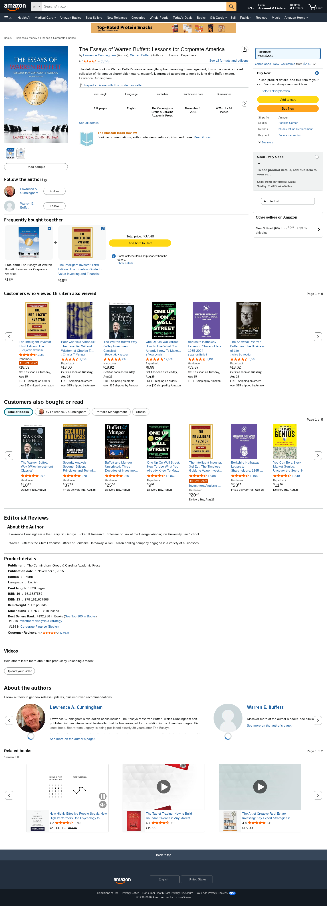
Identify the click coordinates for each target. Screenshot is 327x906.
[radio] (288, 53)
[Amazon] (15, 6)
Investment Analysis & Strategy (204, 484)
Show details (125, 263)
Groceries (138, 17)
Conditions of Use (108, 893)
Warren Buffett (140, 55)
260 (126, 476)
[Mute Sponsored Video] (103, 805)
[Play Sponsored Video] (163, 786)
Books (201, 17)
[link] (82, 242)
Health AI (24, 17)
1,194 (254, 476)
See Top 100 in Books (80, 616)
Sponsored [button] (10, 756)
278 (84, 476)
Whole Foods (159, 17)
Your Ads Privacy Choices (212, 893)
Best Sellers (94, 17)
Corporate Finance (64, 38)
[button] (8, 17)
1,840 (296, 476)
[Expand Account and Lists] (285, 8)
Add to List (271, 201)
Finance (45, 38)
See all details (89, 123)
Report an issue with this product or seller (113, 85)
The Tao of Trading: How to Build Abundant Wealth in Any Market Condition (169, 816)
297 (42, 476)
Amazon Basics (70, 17)
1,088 (212, 476)
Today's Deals (182, 17)
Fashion (245, 17)
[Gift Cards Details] (226, 17)
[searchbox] (134, 6)
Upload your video (19, 671)
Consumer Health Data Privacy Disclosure (167, 893)
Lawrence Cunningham (99, 55)
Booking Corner (288, 123)
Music (276, 17)
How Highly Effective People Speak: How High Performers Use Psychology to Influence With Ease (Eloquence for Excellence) (78, 816)
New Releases (117, 17)
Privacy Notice (130, 893)
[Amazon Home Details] (307, 17)
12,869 (171, 476)
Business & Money (26, 38)
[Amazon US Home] (122, 881)
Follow (54, 191)
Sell (233, 17)
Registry (261, 17)
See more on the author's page (72, 739)
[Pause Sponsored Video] (103, 797)
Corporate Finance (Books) (39, 626)
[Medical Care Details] (55, 17)
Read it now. (202, 137)
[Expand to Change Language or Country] (253, 8)
